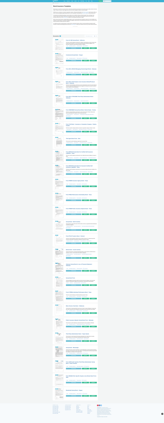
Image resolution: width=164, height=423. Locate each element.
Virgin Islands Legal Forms (80, 338)
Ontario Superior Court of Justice (83, 129)
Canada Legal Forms (68, 129)
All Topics (88, 413)
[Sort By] (96, 36)
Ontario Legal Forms (75, 129)
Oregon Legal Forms (79, 58)
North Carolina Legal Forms (77, 226)
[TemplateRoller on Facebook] (99, 405)
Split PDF (77, 406)
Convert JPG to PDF (55, 413)
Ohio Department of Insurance (83, 142)
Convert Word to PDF (55, 406)
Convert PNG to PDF (55, 408)
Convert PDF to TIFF (68, 409)
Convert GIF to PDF (55, 409)
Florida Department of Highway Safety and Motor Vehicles (87, 114)
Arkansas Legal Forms (76, 72)
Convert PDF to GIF (67, 408)
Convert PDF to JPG (68, 406)
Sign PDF (77, 408)
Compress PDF (78, 409)
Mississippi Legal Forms (79, 353)
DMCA (88, 408)
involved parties (73, 24)
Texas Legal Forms (79, 296)
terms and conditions (85, 13)
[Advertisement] (75, 29)
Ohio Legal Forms (76, 142)
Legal (67, 58)
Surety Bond (65, 17)
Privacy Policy (89, 409)
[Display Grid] (94, 36)
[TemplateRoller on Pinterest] (97, 405)
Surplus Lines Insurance (92, 88)
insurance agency (85, 12)
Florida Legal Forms (76, 114)
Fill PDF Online (73, 60)
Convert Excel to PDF (55, 407)
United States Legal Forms (72, 58)
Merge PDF (77, 407)
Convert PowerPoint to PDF (56, 412)
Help (88, 407)
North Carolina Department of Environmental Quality (88, 226)
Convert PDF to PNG (68, 407)
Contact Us (88, 412)
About (88, 406)
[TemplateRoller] (55, 1)
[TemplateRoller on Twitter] (101, 405)
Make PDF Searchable (79, 412)
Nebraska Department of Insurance (81, 324)
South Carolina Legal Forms (80, 366)
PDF (86, 60)
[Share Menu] (162, 414)
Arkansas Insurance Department (84, 72)
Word (94, 60)
